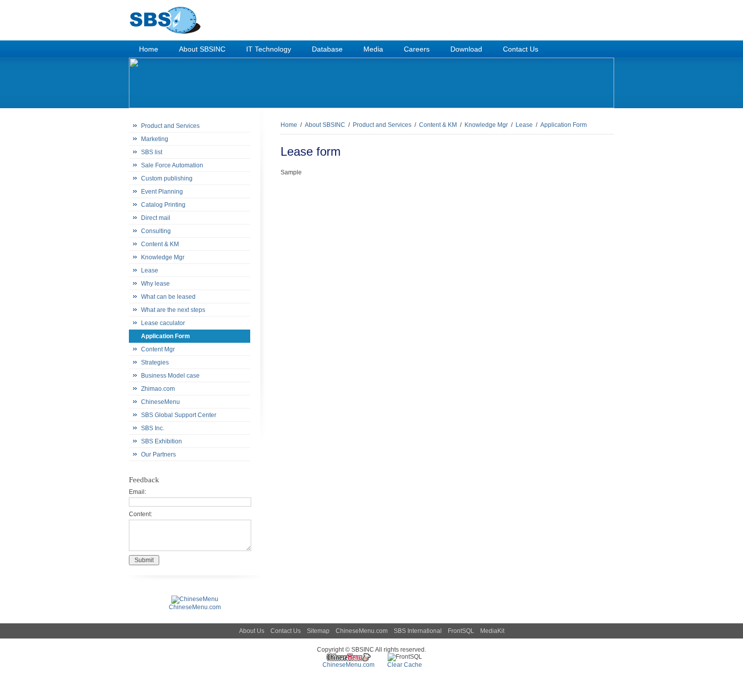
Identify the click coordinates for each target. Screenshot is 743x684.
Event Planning (162, 191)
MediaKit (492, 630)
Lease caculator (163, 323)
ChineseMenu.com (362, 630)
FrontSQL (461, 630)
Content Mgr (158, 349)
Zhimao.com (158, 388)
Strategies (155, 362)
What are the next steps (173, 309)
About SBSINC (325, 124)
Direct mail (155, 217)
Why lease (155, 283)
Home (289, 124)
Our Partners (158, 454)
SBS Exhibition (161, 441)
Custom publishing (167, 178)
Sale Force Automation (172, 165)
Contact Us (285, 630)
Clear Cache (404, 664)
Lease (149, 270)
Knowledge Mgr (162, 257)
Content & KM (160, 244)
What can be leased (168, 296)
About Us (251, 630)
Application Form (165, 336)
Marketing (154, 139)
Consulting (156, 231)
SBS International (418, 630)
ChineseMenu (160, 401)
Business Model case (170, 375)
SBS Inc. (152, 428)
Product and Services (170, 125)
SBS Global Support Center (178, 415)
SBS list (151, 152)
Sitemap (318, 630)
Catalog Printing (163, 204)
